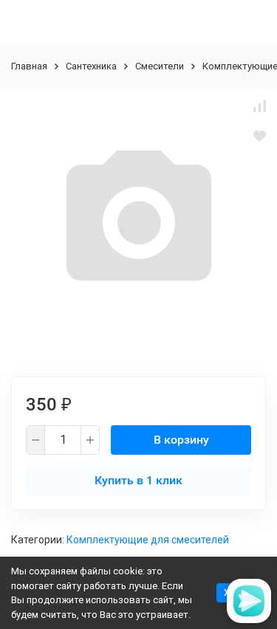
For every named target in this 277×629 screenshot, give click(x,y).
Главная (29, 66)
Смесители (159, 66)
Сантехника (91, 66)
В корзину (181, 440)
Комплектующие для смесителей (147, 540)
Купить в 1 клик (138, 480)
